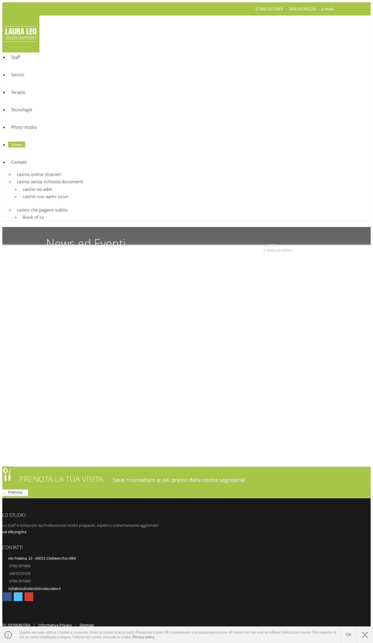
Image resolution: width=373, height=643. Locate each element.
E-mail (327, 9)
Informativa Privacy (55, 625)
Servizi (17, 74)
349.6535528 (302, 9)
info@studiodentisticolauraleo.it (34, 588)
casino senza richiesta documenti (50, 181)
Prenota (15, 492)
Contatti (19, 162)
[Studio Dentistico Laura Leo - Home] (20, 49)
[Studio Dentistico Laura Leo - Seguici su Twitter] (18, 597)
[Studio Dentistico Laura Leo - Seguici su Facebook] (7, 597)
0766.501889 (269, 9)
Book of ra (33, 217)
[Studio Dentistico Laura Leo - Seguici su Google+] (28, 597)
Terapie (18, 92)
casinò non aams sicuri (45, 196)
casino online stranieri (39, 174)
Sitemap (87, 625)
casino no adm (37, 189)
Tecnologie (21, 109)
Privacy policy (143, 637)
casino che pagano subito (42, 210)
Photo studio (24, 127)
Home (271, 245)
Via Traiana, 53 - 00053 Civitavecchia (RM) (42, 558)
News (16, 144)
